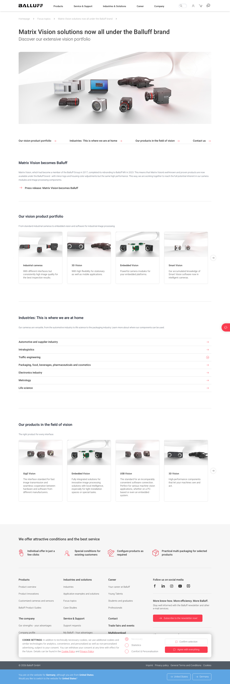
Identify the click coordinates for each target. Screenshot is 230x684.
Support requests (72, 625)
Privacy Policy (87, 651)
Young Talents (115, 593)
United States (181, 676)
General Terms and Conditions (186, 665)
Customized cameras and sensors (36, 600)
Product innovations (29, 593)
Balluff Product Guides (30, 607)
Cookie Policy (68, 651)
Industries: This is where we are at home (94, 140)
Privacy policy (162, 665)
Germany (204, 676)
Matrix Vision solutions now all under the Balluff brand (85, 18)
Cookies (207, 665)
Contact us (199, 140)
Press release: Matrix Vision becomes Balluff (51, 188)
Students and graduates (120, 600)
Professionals (115, 607)
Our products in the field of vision (155, 140)
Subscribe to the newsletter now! (180, 618)
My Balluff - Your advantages (78, 632)
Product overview (27, 586)
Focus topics (44, 18)
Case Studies (70, 607)
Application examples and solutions (81, 593)
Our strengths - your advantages (35, 625)
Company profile (27, 632)
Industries (68, 586)
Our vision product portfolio (35, 140)
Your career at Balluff (119, 586)
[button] (58, 6)
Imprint (149, 665)
